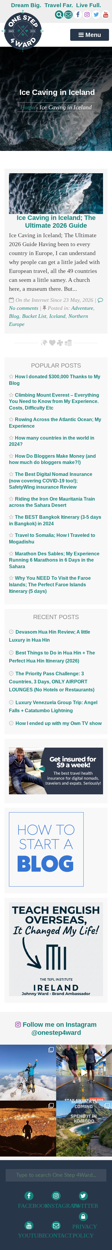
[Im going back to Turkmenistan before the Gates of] (28, 1129)
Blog (14, 316)
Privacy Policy (84, 1231)
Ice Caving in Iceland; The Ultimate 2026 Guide (56, 221)
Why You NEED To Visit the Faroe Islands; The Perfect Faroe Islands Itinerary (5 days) (50, 584)
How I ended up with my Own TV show (59, 723)
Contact (57, 1235)
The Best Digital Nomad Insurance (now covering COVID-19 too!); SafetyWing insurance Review (50, 481)
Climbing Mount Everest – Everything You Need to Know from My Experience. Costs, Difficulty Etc (54, 401)
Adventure (82, 308)
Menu (92, 35)
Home (27, 107)
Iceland (57, 316)
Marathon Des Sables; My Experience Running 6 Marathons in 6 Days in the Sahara (54, 560)
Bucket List (34, 316)
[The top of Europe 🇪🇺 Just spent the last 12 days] (28, 1073)
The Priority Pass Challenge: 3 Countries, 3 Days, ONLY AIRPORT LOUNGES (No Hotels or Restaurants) (51, 681)
